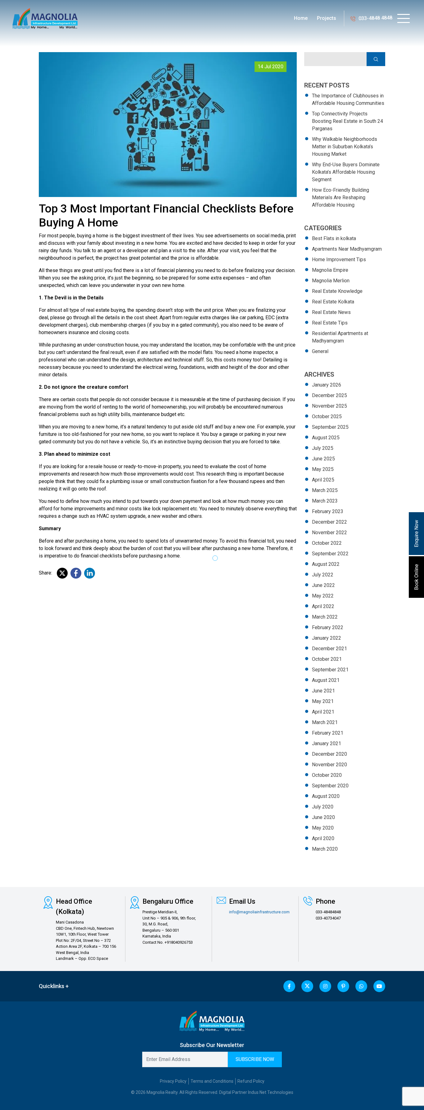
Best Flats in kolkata (334, 238)
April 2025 (323, 480)
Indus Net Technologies (270, 1092)
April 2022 (323, 606)
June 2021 (323, 691)
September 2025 (330, 427)
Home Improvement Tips (339, 259)
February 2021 (327, 733)
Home (301, 18)
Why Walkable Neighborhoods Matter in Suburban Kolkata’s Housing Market (344, 146)
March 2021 (325, 722)
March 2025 (325, 490)
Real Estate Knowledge (337, 291)
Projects (326, 18)
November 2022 (329, 532)
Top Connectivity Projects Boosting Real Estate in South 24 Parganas (347, 121)
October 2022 (327, 543)
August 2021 (326, 680)
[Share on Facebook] (75, 573)
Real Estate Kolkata (333, 302)
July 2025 (322, 448)
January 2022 (326, 638)
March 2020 (325, 849)
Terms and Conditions (212, 1081)
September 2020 (330, 786)
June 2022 (323, 585)
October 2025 (327, 416)
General (320, 351)
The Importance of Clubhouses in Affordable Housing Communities (348, 99)
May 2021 (323, 701)
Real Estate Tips (330, 323)
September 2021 (330, 670)
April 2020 (323, 838)
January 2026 (326, 385)
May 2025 (323, 469)
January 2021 (326, 743)
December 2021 (329, 648)
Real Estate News (331, 312)
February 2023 (327, 511)
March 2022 (325, 617)
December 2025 (329, 395)
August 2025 (326, 438)
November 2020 (329, 765)
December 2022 (329, 522)
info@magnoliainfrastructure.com (259, 912)
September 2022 (330, 554)
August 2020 (326, 796)
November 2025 (329, 406)
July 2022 (322, 575)
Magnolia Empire (330, 270)
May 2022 (323, 596)
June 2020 (323, 817)
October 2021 (327, 659)
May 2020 (323, 828)
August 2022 (326, 564)
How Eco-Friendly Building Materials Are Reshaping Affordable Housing (340, 197)
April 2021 (323, 712)
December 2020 (329, 754)
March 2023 (325, 501)
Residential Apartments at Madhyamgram (340, 337)
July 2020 (322, 807)
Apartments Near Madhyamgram (347, 249)
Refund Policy (250, 1081)
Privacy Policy (173, 1081)
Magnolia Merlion (331, 281)
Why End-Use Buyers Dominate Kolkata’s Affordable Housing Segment (346, 172)
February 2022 (327, 627)
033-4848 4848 (375, 18)
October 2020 (327, 775)
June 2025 (323, 459)
